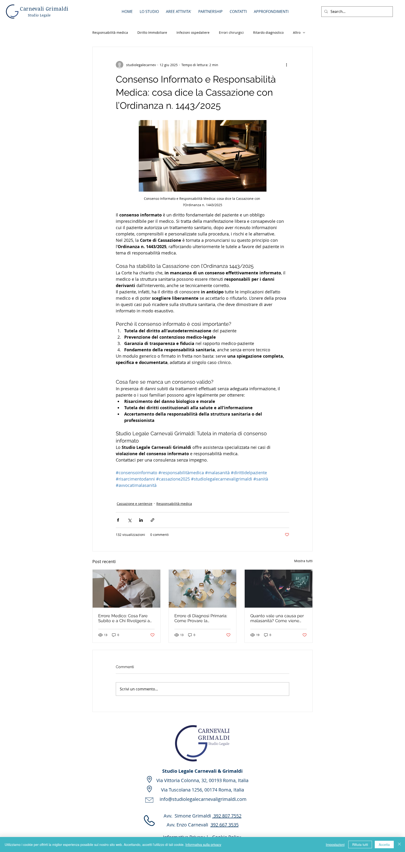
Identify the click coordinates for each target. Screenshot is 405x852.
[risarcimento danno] (278, 589)
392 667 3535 (224, 825)
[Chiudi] (399, 844)
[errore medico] (126, 589)
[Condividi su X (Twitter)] (129, 520)
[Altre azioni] (286, 65)
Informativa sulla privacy (203, 844)
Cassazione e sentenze (134, 503)
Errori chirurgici (231, 32)
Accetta (384, 844)
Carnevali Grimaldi (44, 8)
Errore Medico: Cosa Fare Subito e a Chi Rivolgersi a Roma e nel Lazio (124, 618)
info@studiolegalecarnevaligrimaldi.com (203, 799)
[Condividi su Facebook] (118, 520)
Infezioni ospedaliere (193, 32)
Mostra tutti (303, 561)
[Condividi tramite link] (152, 520)
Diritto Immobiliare (152, 32)
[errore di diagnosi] (202, 589)
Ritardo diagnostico (268, 32)
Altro (296, 32)
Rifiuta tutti (360, 844)
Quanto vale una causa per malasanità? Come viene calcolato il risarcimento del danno (277, 618)
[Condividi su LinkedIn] (141, 520)
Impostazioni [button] (335, 844)
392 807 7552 (226, 816)
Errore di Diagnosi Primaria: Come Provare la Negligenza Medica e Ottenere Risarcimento (200, 618)
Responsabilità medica (110, 32)
